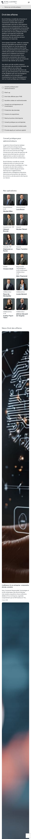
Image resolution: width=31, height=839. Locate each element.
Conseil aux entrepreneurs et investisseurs (14, 105)
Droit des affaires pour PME (13, 96)
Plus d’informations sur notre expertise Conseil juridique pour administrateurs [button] (15, 183)
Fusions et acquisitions (12, 114)
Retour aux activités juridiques (13, 7)
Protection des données (12, 110)
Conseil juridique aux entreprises (15, 122)
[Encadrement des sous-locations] (15, 592)
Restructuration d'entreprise (14, 118)
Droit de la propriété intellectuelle (15, 126)
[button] (29, 2)
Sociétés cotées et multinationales (16, 100)
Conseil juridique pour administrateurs (11, 87)
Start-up (7, 92)
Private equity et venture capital (15, 130)
